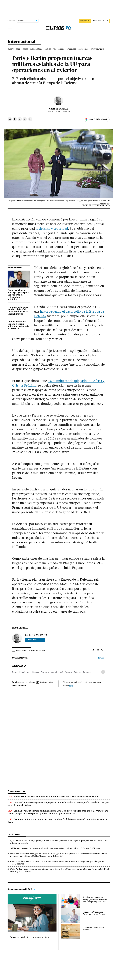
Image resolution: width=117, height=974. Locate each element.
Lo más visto (14, 834)
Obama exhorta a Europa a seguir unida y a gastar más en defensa (18, 325)
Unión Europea (65, 672)
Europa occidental (49, 672)
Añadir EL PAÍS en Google (98, 119)
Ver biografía (32, 640)
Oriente (48, 49)
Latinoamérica (36, 49)
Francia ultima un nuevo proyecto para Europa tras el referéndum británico (18, 295)
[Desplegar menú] (10, 28)
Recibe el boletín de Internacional (30, 650)
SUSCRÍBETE (85, 21)
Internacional (21, 41)
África (61, 49)
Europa (11, 49)
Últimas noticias (97, 49)
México (25, 49)
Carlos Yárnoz (58, 109)
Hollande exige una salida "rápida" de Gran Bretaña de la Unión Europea (18, 310)
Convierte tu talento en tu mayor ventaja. (29, 937)
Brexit (14, 672)
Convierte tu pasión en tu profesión (93, 928)
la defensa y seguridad (52, 228)
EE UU (18, 49)
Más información (19, 685)
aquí (71, 685)
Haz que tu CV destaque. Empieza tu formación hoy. (94, 913)
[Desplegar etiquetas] (103, 672)
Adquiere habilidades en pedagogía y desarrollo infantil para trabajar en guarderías (95, 899)
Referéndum (24, 672)
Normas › (101, 658)
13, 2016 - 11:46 (61, 112)
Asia (54, 49)
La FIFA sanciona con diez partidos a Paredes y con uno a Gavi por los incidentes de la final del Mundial (55, 848)
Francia (35, 672)
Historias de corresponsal (77, 49)
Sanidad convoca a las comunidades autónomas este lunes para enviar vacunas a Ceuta (56, 796)
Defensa (77, 672)
